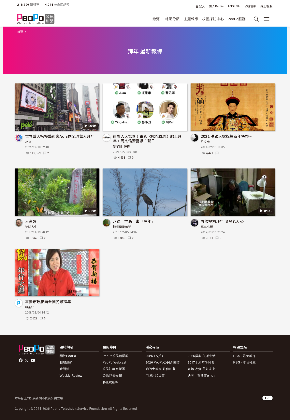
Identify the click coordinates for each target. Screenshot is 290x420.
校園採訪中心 (213, 19)
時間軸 (64, 368)
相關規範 (66, 362)
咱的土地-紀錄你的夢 (161, 368)
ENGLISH (234, 6)
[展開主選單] (266, 19)
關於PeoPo (68, 355)
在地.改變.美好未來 (201, 368)
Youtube (33, 360)
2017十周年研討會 (201, 362)
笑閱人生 (31, 227)
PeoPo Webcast (114, 362)
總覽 (156, 19)
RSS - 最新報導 (244, 355)
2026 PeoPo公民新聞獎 (163, 362)
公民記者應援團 (114, 368)
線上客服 (266, 6)
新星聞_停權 (121, 146)
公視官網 (250, 6)
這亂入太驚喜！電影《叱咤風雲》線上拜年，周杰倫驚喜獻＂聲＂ (147, 138)
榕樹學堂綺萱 (122, 227)
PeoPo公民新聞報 (116, 355)
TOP (267, 398)
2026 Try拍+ (155, 355)
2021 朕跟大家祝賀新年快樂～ (227, 136)
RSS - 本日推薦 (244, 362)
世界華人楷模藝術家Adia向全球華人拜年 (59, 136)
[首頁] (35, 19)
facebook (21, 360)
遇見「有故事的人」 (202, 375)
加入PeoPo (216, 6)
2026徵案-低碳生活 (201, 355)
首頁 (20, 32)
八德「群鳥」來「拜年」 (134, 221)
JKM (28, 142)
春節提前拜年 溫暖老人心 (222, 221)
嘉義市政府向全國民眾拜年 (48, 301)
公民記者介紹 (112, 375)
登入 (202, 6)
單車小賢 (207, 227)
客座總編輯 (111, 382)
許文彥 (205, 142)
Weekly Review (71, 375)
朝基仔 (29, 307)
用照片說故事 (155, 375)
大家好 (30, 221)
